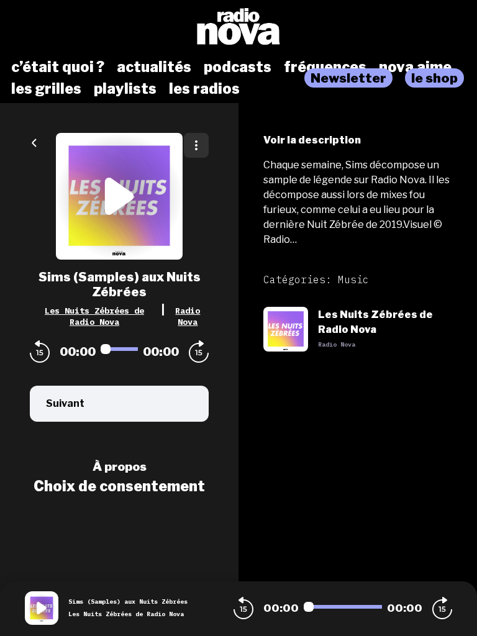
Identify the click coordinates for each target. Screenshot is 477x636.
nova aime (415, 67)
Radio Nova (187, 316)
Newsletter (348, 78)
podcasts (237, 67)
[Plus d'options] (196, 145)
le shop (434, 78)
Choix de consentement (119, 486)
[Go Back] (34, 141)
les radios (204, 89)
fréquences (325, 67)
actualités (154, 67)
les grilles (46, 89)
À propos (120, 466)
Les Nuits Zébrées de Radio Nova (94, 316)
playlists (125, 89)
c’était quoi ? (57, 67)
